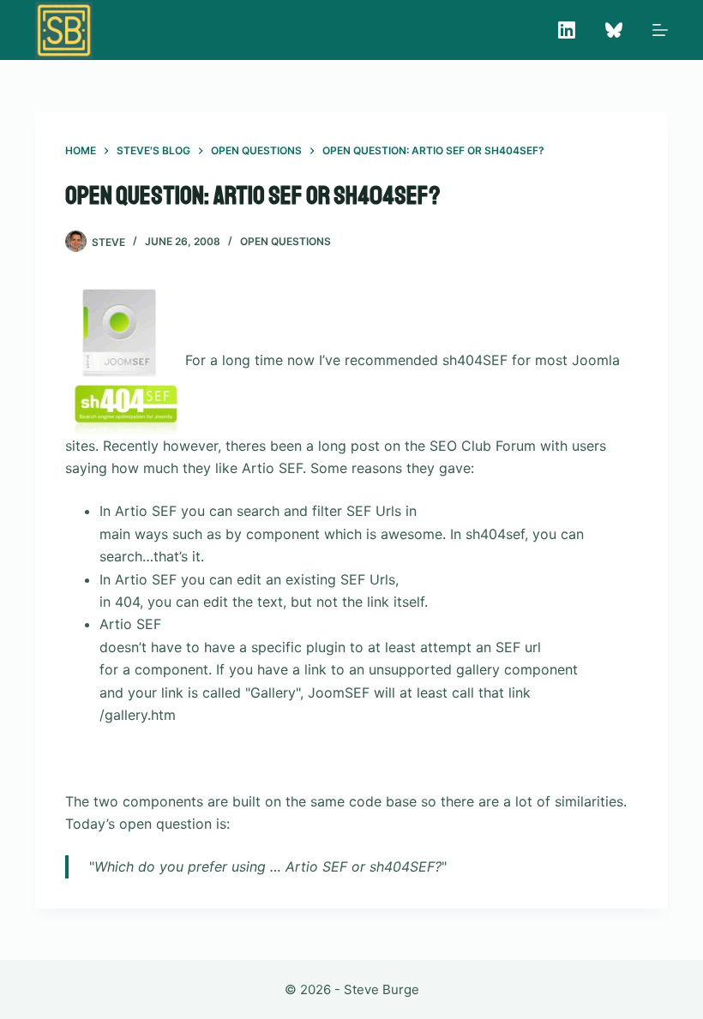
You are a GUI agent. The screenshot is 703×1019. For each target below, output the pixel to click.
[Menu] (660, 30)
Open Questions (285, 241)
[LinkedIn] (566, 30)
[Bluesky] (613, 30)
